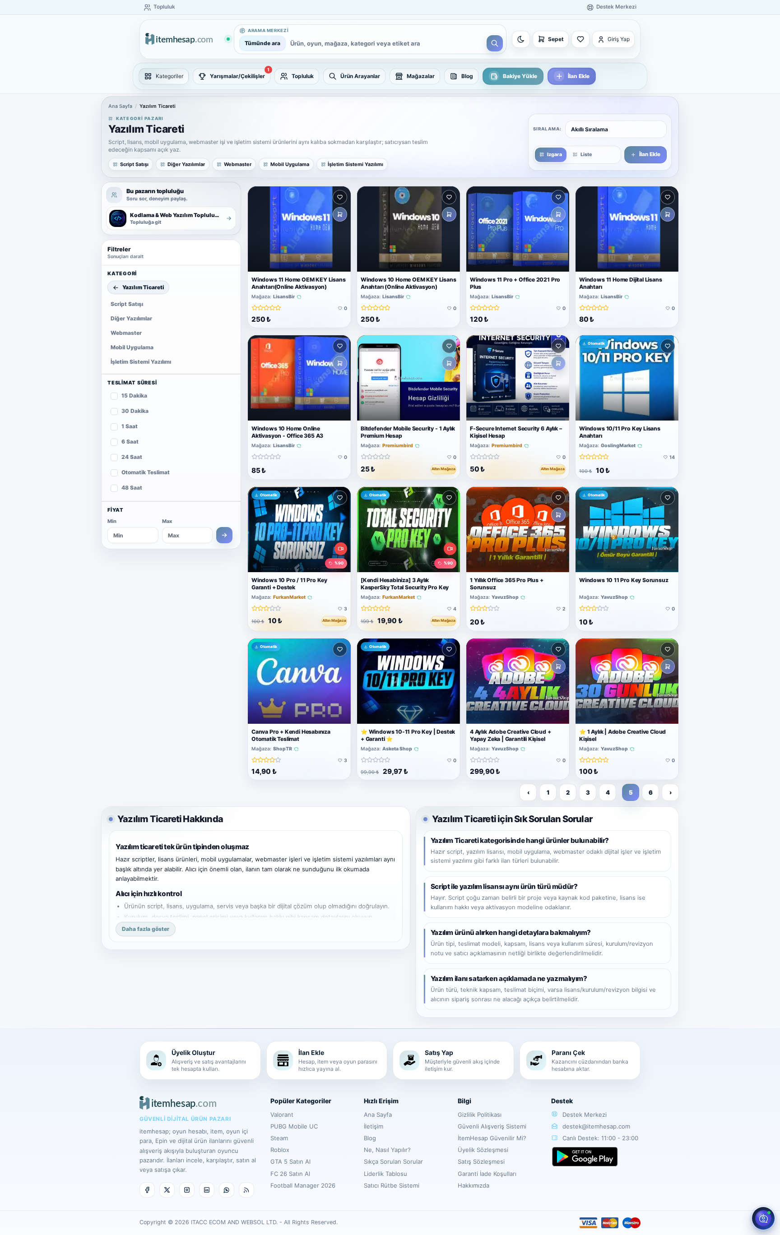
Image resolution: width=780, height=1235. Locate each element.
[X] (167, 1190)
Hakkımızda (473, 1185)
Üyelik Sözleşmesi (483, 1149)
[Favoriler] (580, 39)
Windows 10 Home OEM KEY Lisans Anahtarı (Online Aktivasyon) (408, 283)
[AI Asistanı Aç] (763, 1218)
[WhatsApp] (226, 1190)
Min (111, 521)
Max (167, 521)
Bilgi (464, 1101)
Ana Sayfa (120, 106)
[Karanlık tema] (521, 39)
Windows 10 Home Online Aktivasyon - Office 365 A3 (287, 432)
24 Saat (131, 456)
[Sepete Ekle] (340, 214)
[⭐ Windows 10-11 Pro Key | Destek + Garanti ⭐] (408, 681)
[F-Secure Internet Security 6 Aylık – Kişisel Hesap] (517, 378)
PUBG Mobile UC (294, 1126)
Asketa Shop (397, 749)
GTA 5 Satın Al (290, 1161)
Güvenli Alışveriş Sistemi (492, 1126)
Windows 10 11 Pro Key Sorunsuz (624, 580)
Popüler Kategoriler (300, 1101)
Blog (370, 1138)
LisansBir (284, 297)
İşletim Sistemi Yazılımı (141, 361)
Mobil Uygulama (132, 347)
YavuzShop (505, 597)
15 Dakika (134, 395)
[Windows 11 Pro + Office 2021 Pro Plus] (517, 229)
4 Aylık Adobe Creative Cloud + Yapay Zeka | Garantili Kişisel (510, 735)
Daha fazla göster (145, 928)
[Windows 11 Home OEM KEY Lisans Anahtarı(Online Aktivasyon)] (299, 229)
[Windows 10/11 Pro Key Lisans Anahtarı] (627, 378)
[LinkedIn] (206, 1190)
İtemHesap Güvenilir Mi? (492, 1138)
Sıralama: (547, 128)
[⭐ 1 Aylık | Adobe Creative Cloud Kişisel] (627, 681)
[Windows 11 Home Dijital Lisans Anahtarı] (627, 229)
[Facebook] (147, 1190)
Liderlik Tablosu (385, 1173)
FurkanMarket (289, 597)
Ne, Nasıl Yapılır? (387, 1149)
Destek (562, 1101)
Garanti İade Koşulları (487, 1173)
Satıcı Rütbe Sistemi (391, 1185)
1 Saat (129, 426)
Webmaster (126, 332)
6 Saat (130, 441)
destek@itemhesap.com (596, 1126)
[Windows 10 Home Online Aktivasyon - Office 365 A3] (299, 378)
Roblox (279, 1149)
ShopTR (282, 749)
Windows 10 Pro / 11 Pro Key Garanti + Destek (289, 584)
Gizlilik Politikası (479, 1114)
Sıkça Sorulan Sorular (393, 1161)
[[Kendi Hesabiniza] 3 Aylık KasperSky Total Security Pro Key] (408, 529)
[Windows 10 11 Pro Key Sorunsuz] (627, 529)
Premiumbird (397, 446)
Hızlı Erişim (381, 1101)
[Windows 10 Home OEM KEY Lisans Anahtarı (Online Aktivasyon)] (408, 229)
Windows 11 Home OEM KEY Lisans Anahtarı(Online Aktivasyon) (298, 283)
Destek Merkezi (584, 1114)
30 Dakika (135, 410)
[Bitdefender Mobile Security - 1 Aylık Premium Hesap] (408, 378)
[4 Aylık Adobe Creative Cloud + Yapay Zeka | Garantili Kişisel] (517, 681)
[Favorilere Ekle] (340, 197)
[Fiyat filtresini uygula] (224, 535)
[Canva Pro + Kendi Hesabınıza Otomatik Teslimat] (299, 681)
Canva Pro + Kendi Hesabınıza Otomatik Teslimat (290, 735)
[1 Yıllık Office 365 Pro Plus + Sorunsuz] (517, 529)
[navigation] (390, 76)
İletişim (373, 1126)
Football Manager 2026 (302, 1185)
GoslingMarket (618, 446)
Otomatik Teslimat (145, 472)
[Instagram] (187, 1190)
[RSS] (246, 1190)
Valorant (281, 1114)
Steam (279, 1138)
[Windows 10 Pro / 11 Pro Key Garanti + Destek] (299, 529)
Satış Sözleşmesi (481, 1161)
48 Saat (131, 487)
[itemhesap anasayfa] (187, 39)
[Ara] (495, 43)
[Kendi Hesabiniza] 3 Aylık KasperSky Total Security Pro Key (405, 584)
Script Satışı (127, 304)
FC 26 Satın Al (290, 1173)
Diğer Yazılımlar (131, 318)
